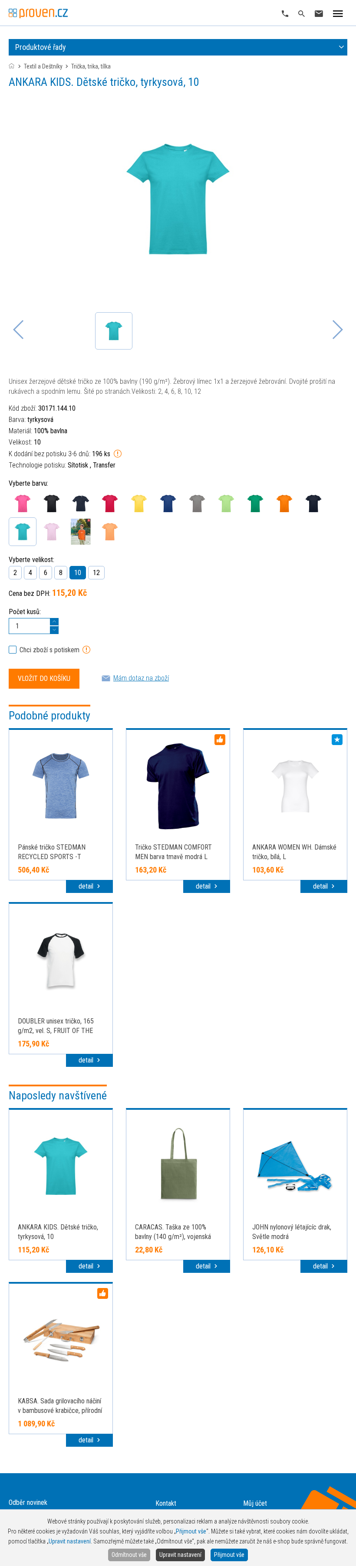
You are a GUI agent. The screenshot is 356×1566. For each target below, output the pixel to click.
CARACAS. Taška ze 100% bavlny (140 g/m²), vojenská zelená (173, 1236)
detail (87, 886)
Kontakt (165, 1503)
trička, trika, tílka (91, 66)
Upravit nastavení (180, 1554)
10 (77, 573)
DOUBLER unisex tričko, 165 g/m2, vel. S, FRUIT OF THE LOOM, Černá (56, 1030)
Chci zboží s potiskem (49, 650)
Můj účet (255, 1503)
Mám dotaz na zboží (141, 678)
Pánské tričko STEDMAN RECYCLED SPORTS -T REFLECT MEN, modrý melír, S (59, 856)
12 (96, 573)
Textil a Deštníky (43, 66)
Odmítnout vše (129, 1554)
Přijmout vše (229, 1554)
